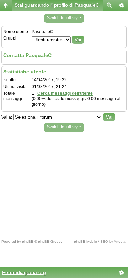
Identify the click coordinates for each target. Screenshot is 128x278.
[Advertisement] (64, 183)
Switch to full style (64, 17)
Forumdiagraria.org (24, 272)
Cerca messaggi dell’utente (65, 93)
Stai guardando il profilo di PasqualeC (57, 5)
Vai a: (6, 117)
